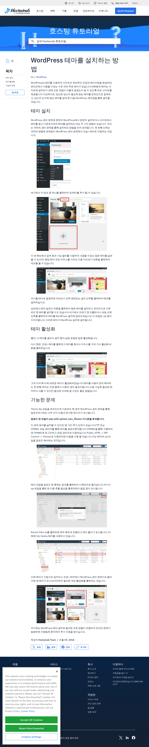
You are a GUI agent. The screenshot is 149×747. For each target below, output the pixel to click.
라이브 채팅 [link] (102, 3)
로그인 (71, 3)
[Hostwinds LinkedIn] (126, 738)
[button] (125, 11)
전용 (75, 10)
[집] (17, 11)
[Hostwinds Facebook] (132, 738)
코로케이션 (88, 10)
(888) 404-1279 (121, 3)
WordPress (41, 77)
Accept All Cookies (31, 719)
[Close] (57, 671)
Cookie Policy (28, 711)
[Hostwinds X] (119, 738)
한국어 (135, 3)
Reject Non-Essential (31, 728)
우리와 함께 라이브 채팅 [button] (123, 669)
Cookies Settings (31, 736)
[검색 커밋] (33, 41)
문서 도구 (86, 3)
